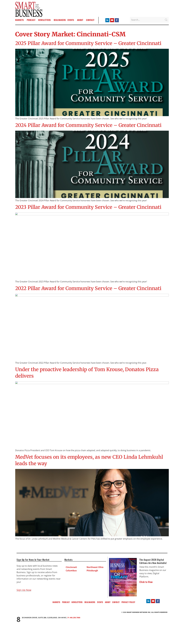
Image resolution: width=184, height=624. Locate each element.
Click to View (146, 582)
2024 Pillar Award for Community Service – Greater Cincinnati (88, 125)
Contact (90, 20)
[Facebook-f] (117, 20)
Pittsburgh (92, 570)
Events (70, 20)
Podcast (31, 20)
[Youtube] (112, 20)
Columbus (71, 570)
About (80, 20)
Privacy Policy (128, 602)
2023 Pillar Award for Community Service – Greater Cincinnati (88, 207)
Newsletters (44, 20)
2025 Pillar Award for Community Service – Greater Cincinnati (88, 43)
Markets (19, 20)
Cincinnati (71, 567)
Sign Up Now (24, 590)
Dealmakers (60, 20)
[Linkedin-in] (107, 20)
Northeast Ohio (95, 567)
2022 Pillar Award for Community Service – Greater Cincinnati (88, 288)
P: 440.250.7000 (74, 617)
